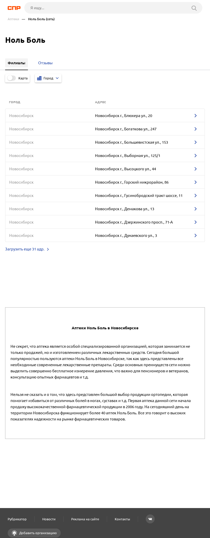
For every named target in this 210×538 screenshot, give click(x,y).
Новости (49, 519)
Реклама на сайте (85, 519)
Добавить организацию (37, 533)
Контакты (122, 519)
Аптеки (13, 19)
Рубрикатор (17, 519)
